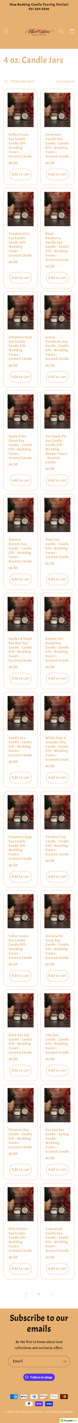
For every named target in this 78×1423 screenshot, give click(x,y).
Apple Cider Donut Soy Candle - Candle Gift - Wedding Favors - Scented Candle (20, 447)
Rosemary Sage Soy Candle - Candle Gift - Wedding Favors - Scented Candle (20, 848)
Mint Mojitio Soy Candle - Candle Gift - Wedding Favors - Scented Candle (20, 1240)
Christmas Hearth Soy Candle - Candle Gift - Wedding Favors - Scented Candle (57, 145)
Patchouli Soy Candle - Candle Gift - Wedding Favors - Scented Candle (57, 845)
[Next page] (52, 1294)
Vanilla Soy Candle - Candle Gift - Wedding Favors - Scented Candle (20, 746)
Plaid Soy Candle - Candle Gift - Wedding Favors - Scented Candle (57, 548)
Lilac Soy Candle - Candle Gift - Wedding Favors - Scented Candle (57, 1044)
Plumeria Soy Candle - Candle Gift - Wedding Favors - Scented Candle (20, 1138)
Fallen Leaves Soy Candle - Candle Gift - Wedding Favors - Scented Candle (20, 947)
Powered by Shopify (61, 1411)
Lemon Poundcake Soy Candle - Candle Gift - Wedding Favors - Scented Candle (57, 348)
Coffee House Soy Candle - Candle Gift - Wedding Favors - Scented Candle (20, 145)
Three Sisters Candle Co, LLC (32, 1411)
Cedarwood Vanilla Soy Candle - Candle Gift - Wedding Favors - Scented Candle (57, 1240)
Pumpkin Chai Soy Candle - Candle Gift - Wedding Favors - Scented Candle (20, 245)
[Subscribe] (64, 1361)
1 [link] (26, 1294)
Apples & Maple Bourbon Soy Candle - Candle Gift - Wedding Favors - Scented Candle (20, 650)
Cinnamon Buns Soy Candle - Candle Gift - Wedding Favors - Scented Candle (20, 348)
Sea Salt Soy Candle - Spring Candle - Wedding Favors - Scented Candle (57, 1141)
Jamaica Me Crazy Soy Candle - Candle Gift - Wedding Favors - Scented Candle (57, 947)
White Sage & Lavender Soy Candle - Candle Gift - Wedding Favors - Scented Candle (57, 749)
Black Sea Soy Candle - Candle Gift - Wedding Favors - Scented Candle (20, 1044)
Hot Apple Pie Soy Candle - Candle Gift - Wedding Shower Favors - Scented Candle (56, 449)
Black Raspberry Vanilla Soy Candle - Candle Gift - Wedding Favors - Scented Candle (57, 247)
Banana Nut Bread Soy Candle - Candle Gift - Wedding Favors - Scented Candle (57, 650)
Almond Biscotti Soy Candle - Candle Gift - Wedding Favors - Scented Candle (20, 550)
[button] (6, 31)
